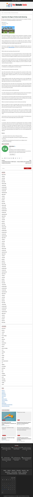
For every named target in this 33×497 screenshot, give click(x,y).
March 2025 (3, 203)
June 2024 (3, 219)
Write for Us (3, 393)
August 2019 (3, 313)
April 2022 (3, 261)
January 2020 (4, 304)
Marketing (3, 368)
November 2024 (4, 210)
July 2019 (3, 315)
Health (3, 359)
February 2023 (4, 248)
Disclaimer (3, 401)
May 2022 (3, 259)
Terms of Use (24, 470)
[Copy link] (21, 158)
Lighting (3, 364)
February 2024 (4, 226)
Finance (3, 346)
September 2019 (4, 311)
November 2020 (4, 288)
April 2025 (3, 201)
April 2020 (3, 300)
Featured (3, 344)
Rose (3, 425)
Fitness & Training (4, 348)
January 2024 (4, 228)
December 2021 (4, 268)
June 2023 (3, 241)
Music (2, 369)
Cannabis (3, 332)
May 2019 (3, 318)
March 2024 (3, 225)
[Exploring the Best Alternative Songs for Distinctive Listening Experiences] (24, 416)
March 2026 (3, 181)
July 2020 (3, 295)
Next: (24, 161)
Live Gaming (4, 366)
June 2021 (3, 277)
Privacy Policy (4, 394)
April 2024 (3, 223)
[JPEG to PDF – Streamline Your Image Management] (9, 432)
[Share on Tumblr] (17, 158)
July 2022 (3, 255)
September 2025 (4, 192)
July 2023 (3, 239)
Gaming (3, 355)
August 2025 (3, 194)
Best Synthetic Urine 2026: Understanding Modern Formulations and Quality (9, 423)
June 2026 (3, 178)
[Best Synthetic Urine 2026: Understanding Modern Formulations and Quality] (9, 416)
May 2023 (3, 243)
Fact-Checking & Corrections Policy (7, 404)
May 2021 (3, 279)
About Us (3, 390)
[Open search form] (31, 10)
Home (3, 397)
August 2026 (3, 174)
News (2, 371)
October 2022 (4, 250)
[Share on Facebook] (5, 158)
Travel (3, 384)
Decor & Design (4, 335)
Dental (3, 337)
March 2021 (3, 282)
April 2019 (3, 320)
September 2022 (4, 252)
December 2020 (4, 286)
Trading (3, 382)
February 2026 (4, 183)
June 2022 (3, 257)
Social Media (4, 375)
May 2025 (3, 199)
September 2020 (4, 291)
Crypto (3, 333)
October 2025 (4, 190)
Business (3, 330)
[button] (2, 10)
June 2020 (3, 297)
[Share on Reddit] (15, 158)
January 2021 (4, 284)
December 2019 (4, 306)
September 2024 (4, 214)
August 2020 (3, 293)
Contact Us (3, 391)
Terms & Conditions (5, 400)
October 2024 (4, 212)
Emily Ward (4, 22)
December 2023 (4, 230)
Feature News (4, 342)
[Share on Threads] (19, 158)
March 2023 (3, 246)
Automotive (3, 328)
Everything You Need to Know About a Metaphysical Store (12, 135)
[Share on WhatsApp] (11, 158)
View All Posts (12, 154)
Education (3, 339)
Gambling (3, 351)
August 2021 (3, 273)
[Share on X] (7, 158)
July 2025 (3, 196)
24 (2, 489)
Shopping (3, 373)
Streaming (3, 378)
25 (4, 489)
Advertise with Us (4, 398)
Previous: (9, 161)
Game (3, 353)
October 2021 (4, 270)
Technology (3, 380)
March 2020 (3, 302)
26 (6, 489)
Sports (3, 377)
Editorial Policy (4, 403)
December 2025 (4, 187)
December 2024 (4, 208)
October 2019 (4, 309)
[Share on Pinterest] (13, 158)
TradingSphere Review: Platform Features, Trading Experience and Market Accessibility (24, 438)
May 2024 (3, 221)
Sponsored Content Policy (22, 473)
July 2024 (3, 217)
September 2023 (4, 235)
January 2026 (4, 185)
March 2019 (3, 322)
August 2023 (3, 237)
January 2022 (4, 266)
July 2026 (3, 176)
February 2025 (4, 205)
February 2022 (4, 264)
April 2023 (3, 244)
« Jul (2, 492)
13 (8, 485)
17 (2, 487)
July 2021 (3, 275)
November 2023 (4, 232)
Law (2, 362)
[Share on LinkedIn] (9, 158)
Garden (3, 357)
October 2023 (4, 234)
